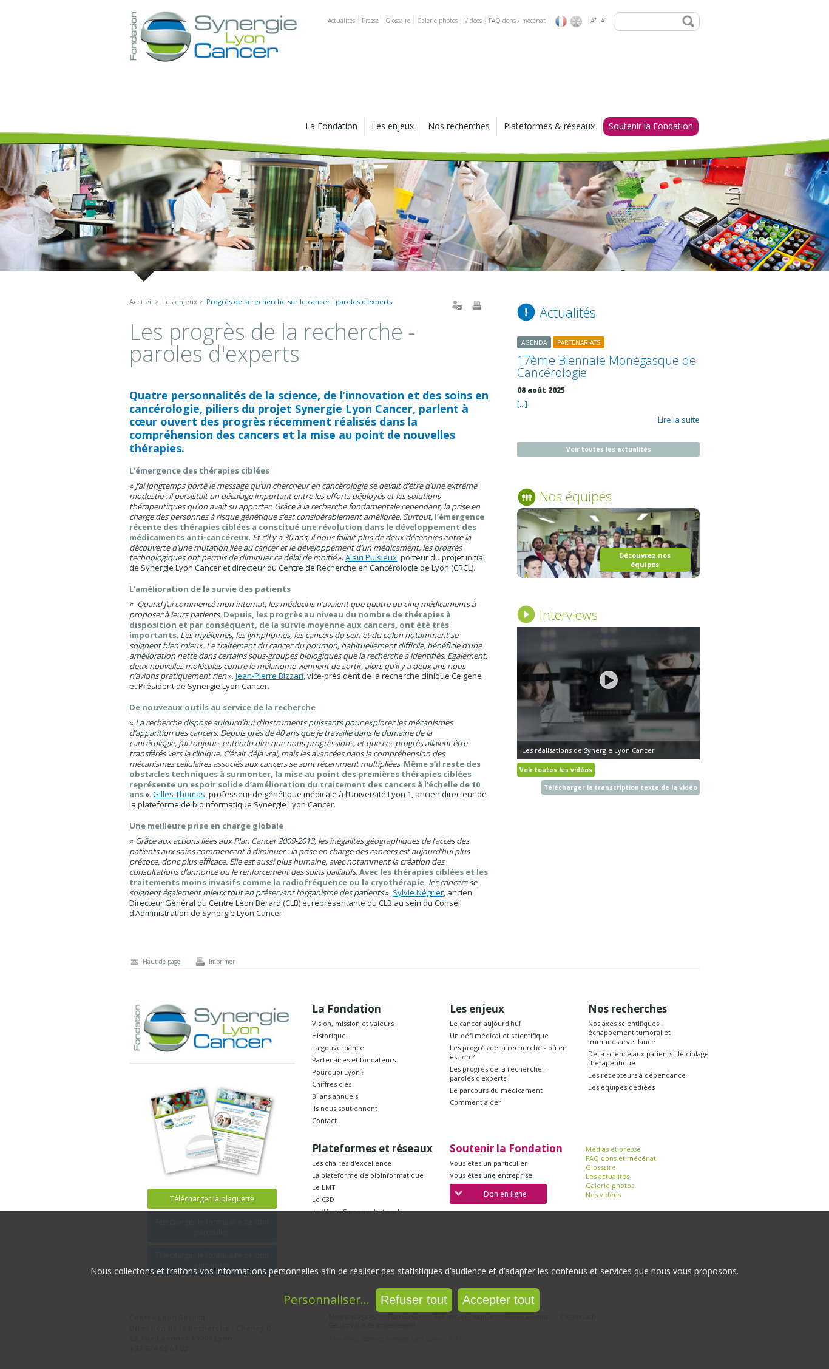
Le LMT (324, 1187)
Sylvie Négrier (418, 892)
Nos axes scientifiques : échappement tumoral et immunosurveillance (629, 1032)
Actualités (341, 20)
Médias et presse (613, 1148)
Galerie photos (437, 20)
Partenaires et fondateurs (354, 1059)
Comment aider (475, 1102)
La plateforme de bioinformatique (368, 1175)
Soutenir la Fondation (651, 126)
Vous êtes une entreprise (491, 1175)
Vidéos (473, 20)
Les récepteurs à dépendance (637, 1074)
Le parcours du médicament (496, 1090)
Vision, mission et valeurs (353, 1023)
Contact (324, 1120)
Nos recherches (459, 126)
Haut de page (161, 961)
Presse (370, 20)
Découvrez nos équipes (645, 560)
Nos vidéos (603, 1194)
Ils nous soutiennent (344, 1108)
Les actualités (607, 1176)
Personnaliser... (326, 1299)
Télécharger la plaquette (212, 1199)
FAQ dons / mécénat (517, 20)
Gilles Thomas (179, 794)
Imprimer (222, 961)
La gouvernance (338, 1047)
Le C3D (323, 1199)
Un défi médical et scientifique (499, 1035)
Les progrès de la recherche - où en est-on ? (508, 1052)
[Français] (561, 21)
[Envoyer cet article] (456, 305)
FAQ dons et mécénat (621, 1158)
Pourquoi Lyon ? (338, 1071)
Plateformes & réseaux (549, 126)
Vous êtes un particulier (488, 1162)
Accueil (141, 301)
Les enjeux (392, 126)
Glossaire (397, 20)
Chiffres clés (331, 1084)
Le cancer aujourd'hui (485, 1023)
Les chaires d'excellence (351, 1162)
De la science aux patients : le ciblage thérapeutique (648, 1058)
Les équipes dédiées (621, 1087)
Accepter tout (498, 1299)
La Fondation (331, 126)
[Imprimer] (477, 305)
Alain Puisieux (371, 557)
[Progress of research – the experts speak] (576, 21)
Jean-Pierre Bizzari (269, 675)
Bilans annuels (335, 1096)
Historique (329, 1035)
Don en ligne (505, 1194)
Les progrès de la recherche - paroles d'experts (498, 1073)
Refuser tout (414, 1299)
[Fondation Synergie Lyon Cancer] (214, 64)
